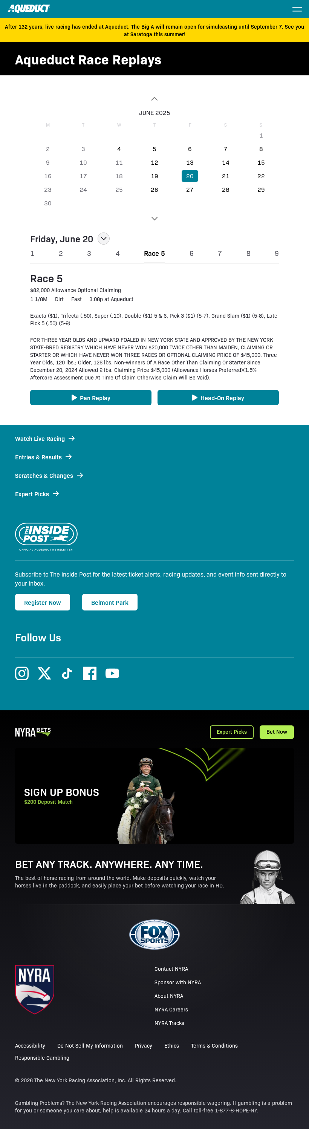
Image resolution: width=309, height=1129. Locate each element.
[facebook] (89, 673)
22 (261, 176)
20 (190, 176)
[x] (44, 673)
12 (154, 162)
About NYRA (168, 995)
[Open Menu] (296, 9)
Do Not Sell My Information (90, 1045)
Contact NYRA (171, 968)
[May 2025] (154, 98)
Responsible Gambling (42, 1057)
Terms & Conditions (214, 1045)
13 (190, 162)
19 (154, 176)
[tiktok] (67, 673)
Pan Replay (95, 397)
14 (225, 162)
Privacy (143, 1045)
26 (154, 189)
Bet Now (276, 731)
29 (261, 189)
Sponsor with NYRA (177, 982)
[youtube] (112, 673)
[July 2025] (154, 218)
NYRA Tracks (169, 1022)
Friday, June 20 (61, 239)
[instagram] (22, 673)
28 (225, 189)
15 (261, 162)
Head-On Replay (222, 397)
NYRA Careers (171, 1009)
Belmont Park (109, 602)
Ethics (171, 1045)
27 (190, 189)
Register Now (42, 602)
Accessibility (30, 1045)
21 (225, 176)
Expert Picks (232, 731)
